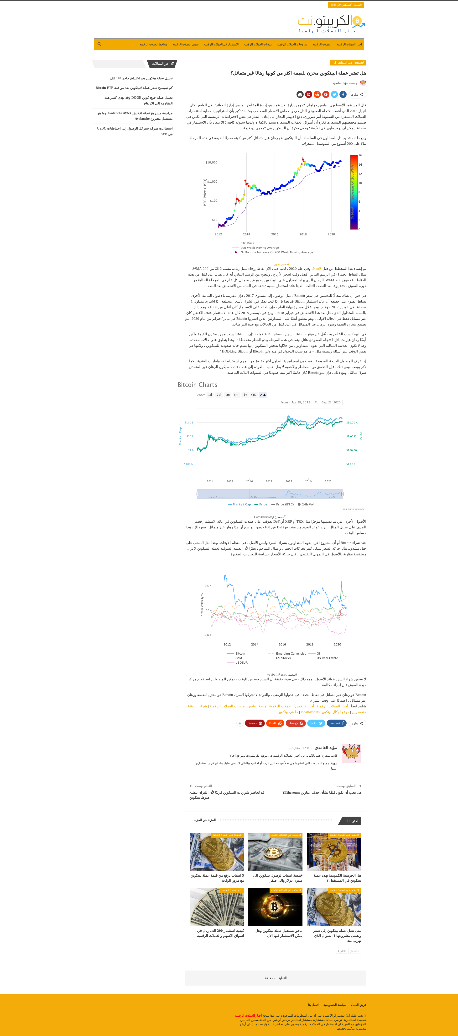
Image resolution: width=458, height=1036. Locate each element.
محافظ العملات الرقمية (153, 44)
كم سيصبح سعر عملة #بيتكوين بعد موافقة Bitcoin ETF (134, 88)
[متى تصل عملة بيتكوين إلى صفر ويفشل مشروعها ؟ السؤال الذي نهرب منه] (334, 907)
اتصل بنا (313, 1005)
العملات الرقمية (322, 44)
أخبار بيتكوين (304, 706)
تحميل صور (281, 264)
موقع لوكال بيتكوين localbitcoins (325, 712)
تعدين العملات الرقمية (185, 44)
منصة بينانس (256, 706)
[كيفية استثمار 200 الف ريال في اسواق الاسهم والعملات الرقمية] (217, 907)
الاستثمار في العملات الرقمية (221, 44)
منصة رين (359, 712)
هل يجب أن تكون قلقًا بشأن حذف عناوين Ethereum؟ (321, 792)
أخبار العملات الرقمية (349, 44)
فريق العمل (358, 1005)
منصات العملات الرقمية (258, 44)
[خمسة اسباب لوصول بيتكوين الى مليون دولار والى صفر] (275, 852)
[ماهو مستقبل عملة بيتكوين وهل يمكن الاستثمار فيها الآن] (275, 907)
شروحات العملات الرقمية (292, 44)
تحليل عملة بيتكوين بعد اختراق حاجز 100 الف (141, 78)
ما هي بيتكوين (287, 712)
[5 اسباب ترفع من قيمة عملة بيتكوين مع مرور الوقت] (217, 852)
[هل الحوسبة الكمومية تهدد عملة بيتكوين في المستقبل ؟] (334, 852)
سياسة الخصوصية (334, 1005)
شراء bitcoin (197, 706)
